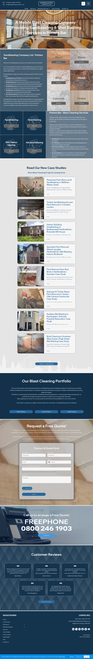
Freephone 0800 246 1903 (13, 2)
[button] (88, 3)
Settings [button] (72, 656)
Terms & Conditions (84, 641)
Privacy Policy (61, 656)
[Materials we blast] (24, 631)
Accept (86, 656)
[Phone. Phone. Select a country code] (49, 462)
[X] (76, 633)
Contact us (6, 646)
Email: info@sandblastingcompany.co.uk (79, 625)
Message (25, 475)
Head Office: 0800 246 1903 (82, 623)
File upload (25, 485)
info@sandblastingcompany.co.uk (15, 4)
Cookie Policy (86, 639)
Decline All (79, 656)
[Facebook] (82, 633)
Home (4, 624)
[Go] (83, 3)
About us (5, 634)
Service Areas (7, 639)
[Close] (91, 657)
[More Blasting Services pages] (49, 8)
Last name (50, 452)
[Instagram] (79, 633)
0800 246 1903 (46, 528)
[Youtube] (89, 633)
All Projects (6, 629)
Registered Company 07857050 (81, 627)
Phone (49, 459)
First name (25, 452)
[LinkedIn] (73, 633)
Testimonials (6, 641)
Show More (18, 575)
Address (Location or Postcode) (31, 466)
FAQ (4, 644)
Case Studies (6, 636)
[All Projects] (24, 629)
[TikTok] (85, 633)
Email (24, 459)
